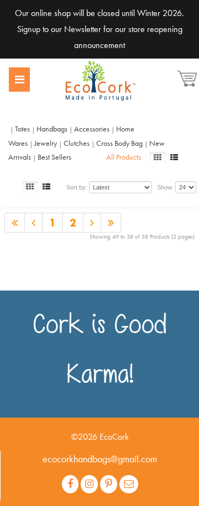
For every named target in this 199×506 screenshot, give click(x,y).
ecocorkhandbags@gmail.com (100, 458)
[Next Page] (92, 223)
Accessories (91, 129)
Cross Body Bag (119, 143)
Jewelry (45, 143)
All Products (123, 157)
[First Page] (14, 223)
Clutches (77, 143)
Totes (22, 129)
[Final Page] (111, 223)
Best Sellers (54, 157)
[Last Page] (34, 223)
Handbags (51, 129)
